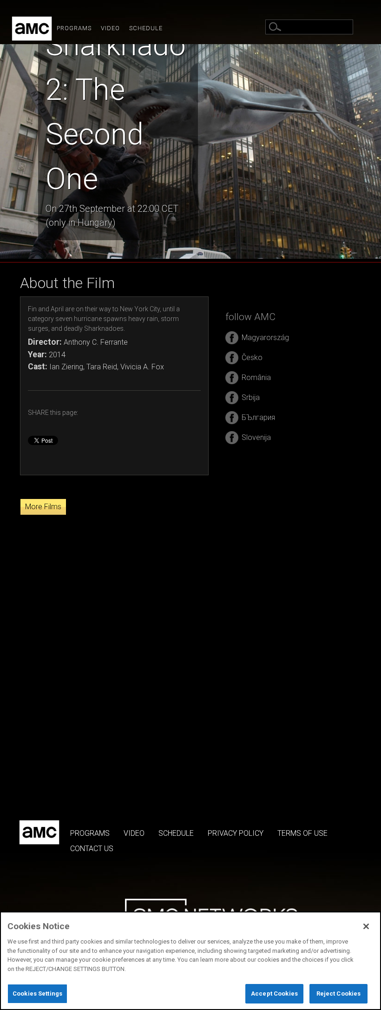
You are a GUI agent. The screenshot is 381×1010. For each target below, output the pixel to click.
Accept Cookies (274, 993)
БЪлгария (258, 417)
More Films (43, 506)
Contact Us (91, 848)
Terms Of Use (302, 833)
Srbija (251, 397)
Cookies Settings (37, 993)
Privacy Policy (235, 833)
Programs (74, 28)
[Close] (366, 926)
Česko (252, 357)
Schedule (146, 28)
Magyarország (265, 337)
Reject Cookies (338, 993)
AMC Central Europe (32, 28)
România (256, 377)
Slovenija (256, 437)
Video (110, 28)
